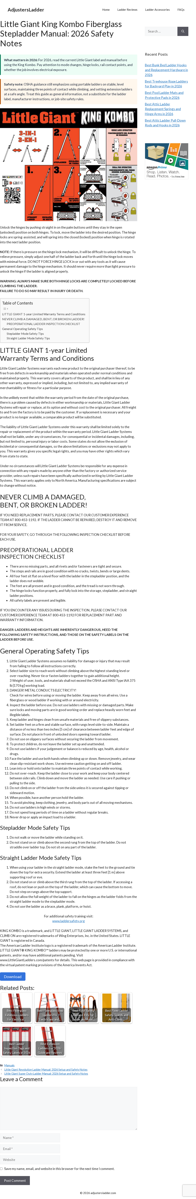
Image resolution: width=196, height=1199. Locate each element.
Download (13, 976)
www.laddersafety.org (68, 921)
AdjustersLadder (26, 9)
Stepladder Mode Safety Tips (25, 333)
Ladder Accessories (157, 9)
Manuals (9, 1065)
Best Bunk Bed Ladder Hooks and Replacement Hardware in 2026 (166, 70)
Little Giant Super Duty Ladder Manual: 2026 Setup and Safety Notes (46, 1073)
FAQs (181, 9)
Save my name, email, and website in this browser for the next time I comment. (59, 1169)
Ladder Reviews (127, 9)
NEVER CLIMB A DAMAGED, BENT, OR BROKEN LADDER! (43, 319)
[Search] (182, 31)
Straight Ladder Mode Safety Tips (28, 338)
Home (106, 9)
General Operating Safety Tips (22, 329)
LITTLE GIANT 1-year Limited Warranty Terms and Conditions (43, 314)
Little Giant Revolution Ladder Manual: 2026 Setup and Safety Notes (45, 1069)
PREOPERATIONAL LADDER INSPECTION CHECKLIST (43, 324)
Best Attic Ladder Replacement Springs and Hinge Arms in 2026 (163, 109)
